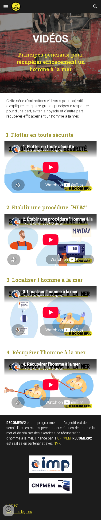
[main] (50, 39)
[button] (5, 6)
